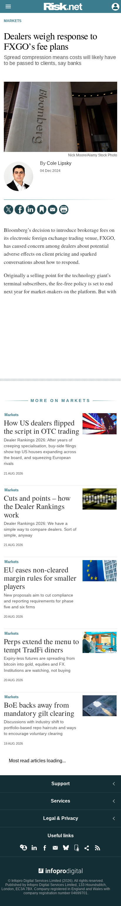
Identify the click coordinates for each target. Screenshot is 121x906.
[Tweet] (8, 209)
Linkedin (34, 847)
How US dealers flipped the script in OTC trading (41, 426)
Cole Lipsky (59, 163)
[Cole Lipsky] (18, 176)
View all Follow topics (23, 847)
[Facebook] (19, 209)
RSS (97, 847)
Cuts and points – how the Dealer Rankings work (37, 506)
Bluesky (65, 847)
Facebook (44, 847)
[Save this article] (41, 209)
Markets (12, 21)
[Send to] (52, 209)
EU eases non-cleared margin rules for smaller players (40, 577)
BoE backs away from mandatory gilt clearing (39, 709)
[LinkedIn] (30, 209)
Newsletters (55, 847)
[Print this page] (63, 209)
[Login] (115, 6)
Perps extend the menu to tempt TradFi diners (41, 645)
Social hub (86, 847)
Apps (76, 847)
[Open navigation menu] (5, 6)
